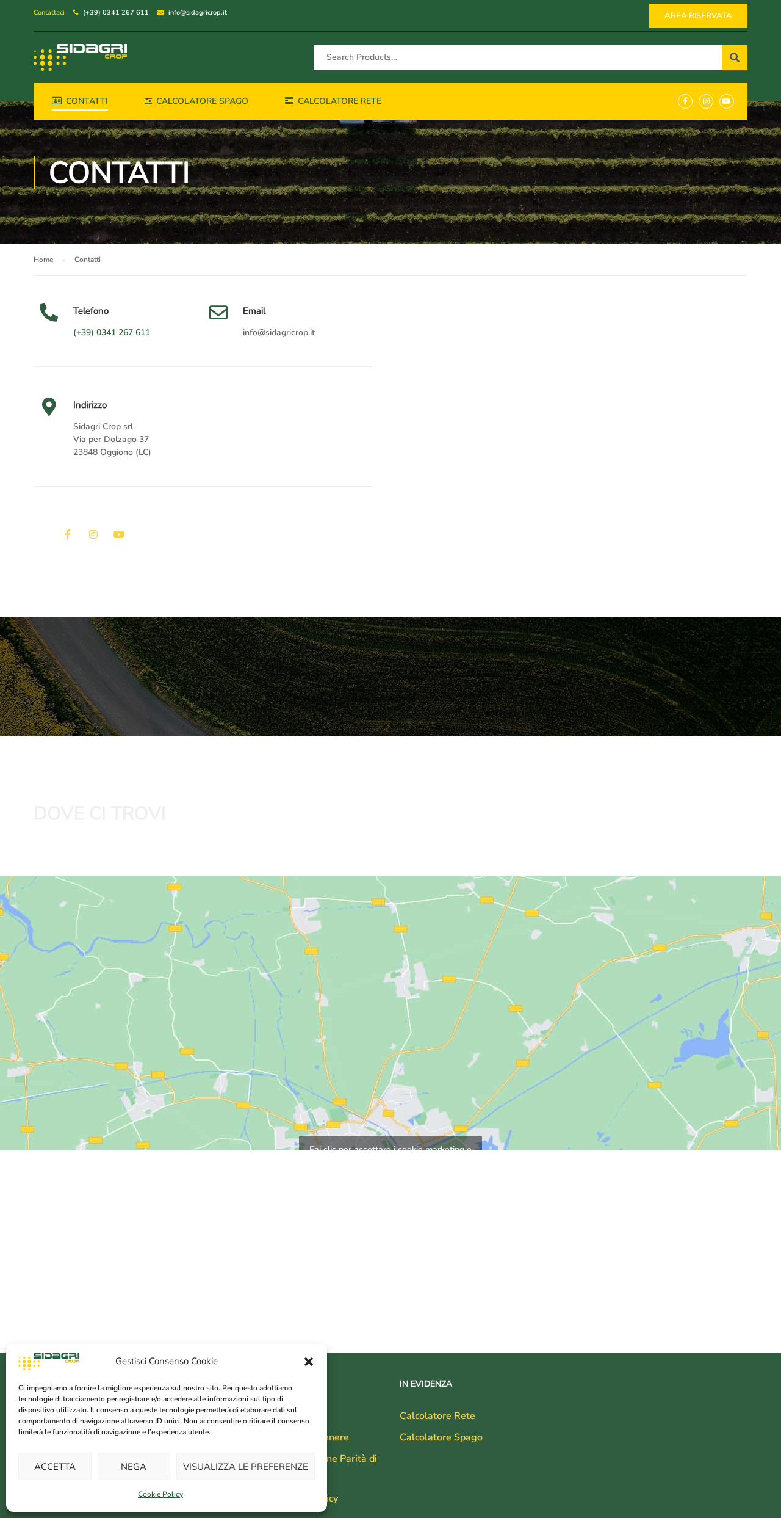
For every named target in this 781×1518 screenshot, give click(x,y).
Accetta (55, 1467)
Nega (133, 1467)
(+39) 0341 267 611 (116, 12)
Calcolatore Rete (339, 101)
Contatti (87, 101)
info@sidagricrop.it (197, 12)
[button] (309, 1362)
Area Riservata (698, 15)
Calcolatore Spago (202, 101)
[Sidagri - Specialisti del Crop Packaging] (80, 57)
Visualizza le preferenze (245, 1467)
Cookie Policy (160, 1494)
